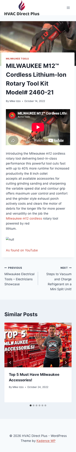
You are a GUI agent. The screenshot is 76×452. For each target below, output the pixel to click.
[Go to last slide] (10, 362)
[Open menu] (68, 7)
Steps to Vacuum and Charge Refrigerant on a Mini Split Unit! (59, 278)
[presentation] (38, 345)
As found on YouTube (22, 250)
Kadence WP (46, 441)
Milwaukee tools (17, 58)
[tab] (31, 405)
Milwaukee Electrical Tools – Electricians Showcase (19, 276)
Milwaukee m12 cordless (24, 218)
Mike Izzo (15, 101)
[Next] (66, 362)
